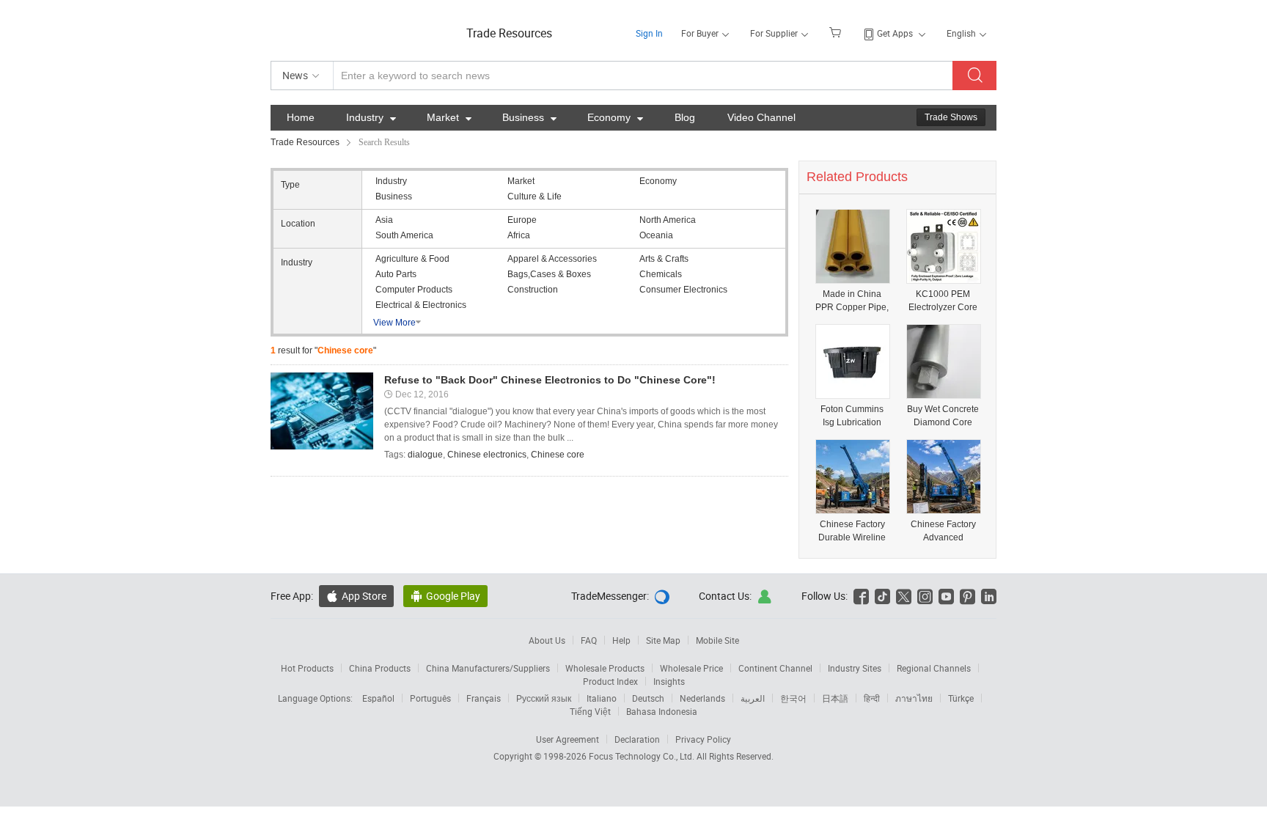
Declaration (637, 739)
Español (378, 698)
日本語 (835, 698)
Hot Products (307, 668)
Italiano (602, 698)
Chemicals (660, 274)
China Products (380, 668)
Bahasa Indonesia (661, 711)
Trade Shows (951, 117)
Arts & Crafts (663, 259)
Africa (518, 235)
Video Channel (761, 117)
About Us (547, 640)
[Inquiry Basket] (837, 31)
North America (667, 220)
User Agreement (567, 739)
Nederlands (702, 698)
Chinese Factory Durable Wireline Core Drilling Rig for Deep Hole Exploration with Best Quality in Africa (852, 531)
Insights (669, 681)
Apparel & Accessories (552, 259)
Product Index (610, 681)
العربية (753, 698)
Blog (685, 117)
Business (529, 117)
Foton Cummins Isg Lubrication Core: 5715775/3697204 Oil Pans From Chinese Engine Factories (852, 416)
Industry (371, 117)
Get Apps (895, 33)
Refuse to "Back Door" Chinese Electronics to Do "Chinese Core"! (550, 380)
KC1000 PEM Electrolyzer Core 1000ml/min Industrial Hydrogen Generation (942, 301)
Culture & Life (534, 196)
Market (449, 117)
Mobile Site (717, 640)
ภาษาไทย (914, 698)
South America (404, 235)
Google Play (445, 596)
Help (621, 640)
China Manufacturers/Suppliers (488, 668)
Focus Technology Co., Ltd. (643, 756)
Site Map (663, 640)
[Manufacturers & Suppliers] (365, 29)
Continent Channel (775, 668)
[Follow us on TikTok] (882, 596)
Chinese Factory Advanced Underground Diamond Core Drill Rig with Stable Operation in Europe (943, 531)
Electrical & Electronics (420, 305)
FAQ (589, 640)
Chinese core (557, 454)
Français (483, 698)
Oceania (656, 235)
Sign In (649, 33)
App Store (356, 596)
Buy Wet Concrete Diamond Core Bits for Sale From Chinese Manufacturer (943, 416)
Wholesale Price (691, 668)
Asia (384, 220)
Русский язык (543, 698)
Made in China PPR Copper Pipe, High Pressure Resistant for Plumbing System (852, 301)
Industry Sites (854, 668)
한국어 (793, 698)
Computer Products (413, 289)
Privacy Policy (703, 739)
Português (430, 698)
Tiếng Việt (590, 711)
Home (301, 117)
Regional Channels (934, 668)
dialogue (425, 454)
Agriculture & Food (412, 259)
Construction (532, 289)
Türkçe (961, 698)
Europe (522, 220)
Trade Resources (509, 33)
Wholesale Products (604, 668)
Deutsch (648, 698)
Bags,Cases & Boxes (549, 274)
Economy (615, 117)
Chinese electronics (486, 454)
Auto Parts (395, 274)
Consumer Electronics (683, 289)
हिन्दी (872, 698)
